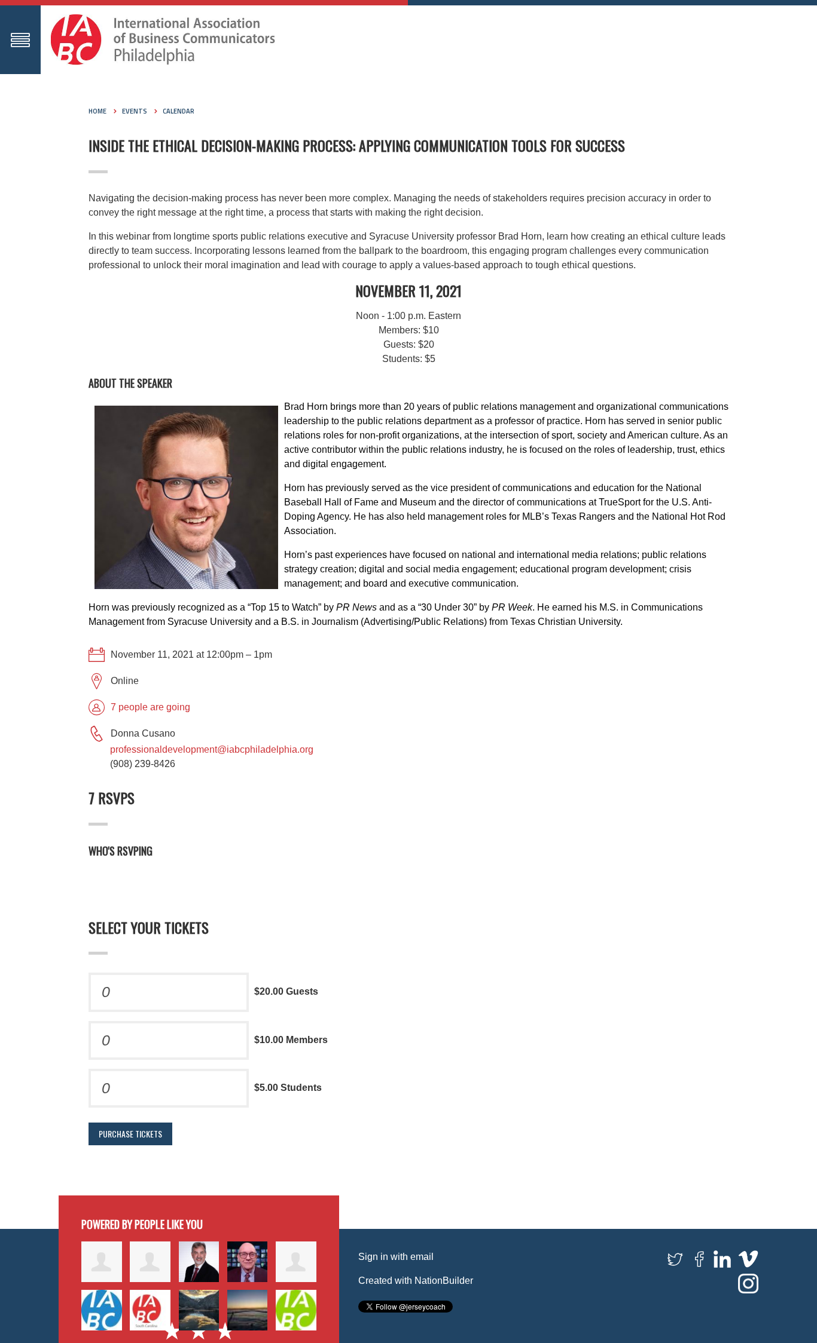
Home (97, 111)
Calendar (178, 111)
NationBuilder (443, 1280)
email (422, 1257)
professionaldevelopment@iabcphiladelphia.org (211, 749)
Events (134, 111)
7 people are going (150, 707)
